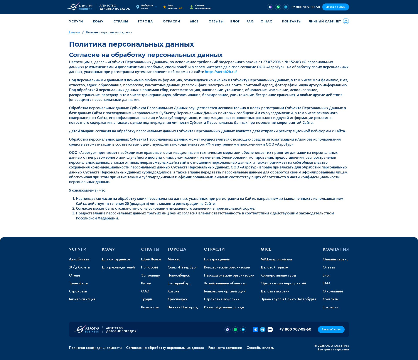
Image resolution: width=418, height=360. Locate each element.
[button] (77, 21)
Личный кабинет (324, 21)
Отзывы (216, 21)
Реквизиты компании (225, 347)
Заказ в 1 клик (335, 6)
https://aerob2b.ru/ (221, 71)
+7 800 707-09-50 (305, 7)
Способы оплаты (260, 347)
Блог (235, 21)
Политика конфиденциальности (95, 347)
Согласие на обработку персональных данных (165, 347)
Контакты (292, 21)
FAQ (250, 21)
